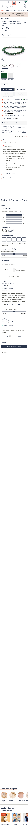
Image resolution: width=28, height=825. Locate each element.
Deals (2, 10)
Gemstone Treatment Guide (12, 142)
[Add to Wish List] (25, 22)
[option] (14, 14)
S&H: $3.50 (4, 30)
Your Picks (9, 10)
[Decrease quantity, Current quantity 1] (2, 84)
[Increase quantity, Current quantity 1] (7, 84)
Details (23, 103)
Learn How (10, 113)
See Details (15, 118)
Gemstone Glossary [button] (8, 178)
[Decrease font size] (26, 136)
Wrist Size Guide (9, 146)
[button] (3, 3)
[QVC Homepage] (1, 19)
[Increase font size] (24, 136)
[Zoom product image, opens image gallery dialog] (2, 59)
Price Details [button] (5, 32)
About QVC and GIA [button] (9, 174)
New (15, 10)
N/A (3, 25)
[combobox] (12, 6)
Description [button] (6, 140)
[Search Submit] (25, 6)
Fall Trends (21, 10)
